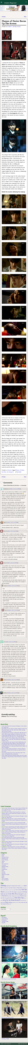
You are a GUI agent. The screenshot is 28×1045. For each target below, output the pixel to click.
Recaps (3, 875)
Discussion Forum (5, 857)
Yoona (20, 902)
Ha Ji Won (18, 885)
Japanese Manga (5, 866)
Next (25, 16)
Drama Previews (5, 859)
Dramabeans (4, 917)
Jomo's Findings (5, 918)
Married (4, 896)
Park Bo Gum (23, 896)
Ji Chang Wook (19, 887)
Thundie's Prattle (5, 921)
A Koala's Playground (10, 3)
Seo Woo (4, 472)
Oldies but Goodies (5, 874)
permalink (19, 472)
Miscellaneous (4, 869)
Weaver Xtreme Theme (23, 1043)
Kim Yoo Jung (13, 892)
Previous (3, 16)
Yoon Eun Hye (24, 902)
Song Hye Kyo (7, 900)
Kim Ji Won (13, 889)
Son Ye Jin (3, 902)
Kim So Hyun (18, 889)
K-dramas (9, 470)
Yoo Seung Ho (10, 472)
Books (3, 855)
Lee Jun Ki (6, 894)
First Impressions (5, 863)
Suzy (6, 902)
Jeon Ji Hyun (13, 887)
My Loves (3, 873)
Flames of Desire (20, 470)
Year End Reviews (5, 879)
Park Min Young (4, 898)
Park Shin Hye (19, 898)
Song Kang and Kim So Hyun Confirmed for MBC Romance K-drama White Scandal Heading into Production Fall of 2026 (14, 820)
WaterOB (3, 922)
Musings (3, 871)
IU (3, 887)
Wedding (10, 902)
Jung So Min (5, 889)
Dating (3, 886)
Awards (3, 854)
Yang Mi (14, 902)
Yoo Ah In (16, 902)
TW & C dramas (5, 878)
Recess (3, 877)
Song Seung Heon (23, 900)
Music (3, 870)
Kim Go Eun (9, 889)
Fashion (3, 861)
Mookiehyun (4, 920)
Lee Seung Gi (20, 894)
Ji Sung (23, 887)
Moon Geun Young (10, 895)
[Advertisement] (10, 782)
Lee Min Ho (13, 894)
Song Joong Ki (15, 900)
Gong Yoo (14, 885)
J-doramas (4, 865)
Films (3, 862)
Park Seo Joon (11, 898)
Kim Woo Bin (6, 891)
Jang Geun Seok (7, 887)
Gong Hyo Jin (8, 885)
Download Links (5, 858)
